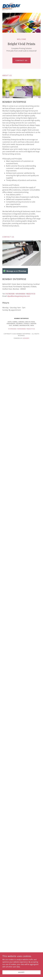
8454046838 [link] (20, 294)
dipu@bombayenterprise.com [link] (18, 296)
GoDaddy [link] (26, 338)
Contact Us (22, 60)
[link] (11, 6)
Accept (21, 972)
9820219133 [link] (30, 294)
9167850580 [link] (9, 294)
